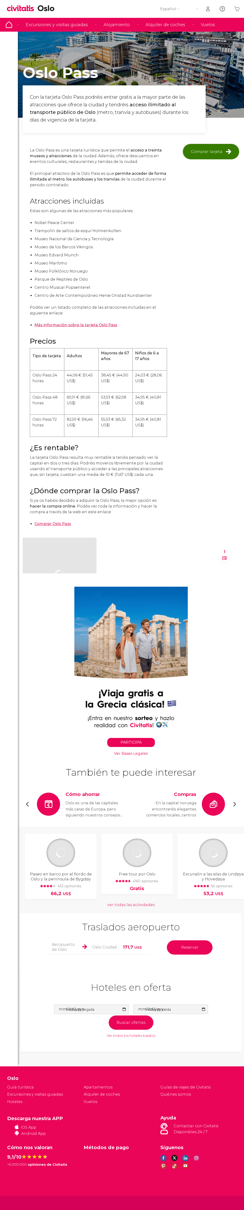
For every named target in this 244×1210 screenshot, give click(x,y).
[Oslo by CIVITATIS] (22, 9)
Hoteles (14, 1101)
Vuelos (208, 24)
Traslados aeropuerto (131, 927)
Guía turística (9, 25)
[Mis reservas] (208, 9)
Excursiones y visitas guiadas (57, 24)
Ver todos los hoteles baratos (131, 1036)
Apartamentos (98, 1087)
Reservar (189, 947)
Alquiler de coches (165, 24)
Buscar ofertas (131, 1022)
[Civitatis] (17, 1202)
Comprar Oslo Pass (53, 524)
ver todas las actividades (131, 905)
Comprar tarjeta (206, 151)
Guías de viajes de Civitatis (185, 1087)
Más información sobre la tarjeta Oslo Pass (76, 325)
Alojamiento (117, 24)
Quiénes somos (175, 1094)
